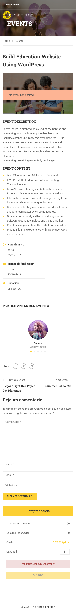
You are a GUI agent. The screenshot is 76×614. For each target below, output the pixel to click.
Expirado (38, 575)
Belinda (38, 343)
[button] (31, 351)
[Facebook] (15, 366)
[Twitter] (23, 366)
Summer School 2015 (59, 386)
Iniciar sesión (12, 4)
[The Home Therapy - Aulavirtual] (18, 14)
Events (20, 40)
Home (6, 40)
